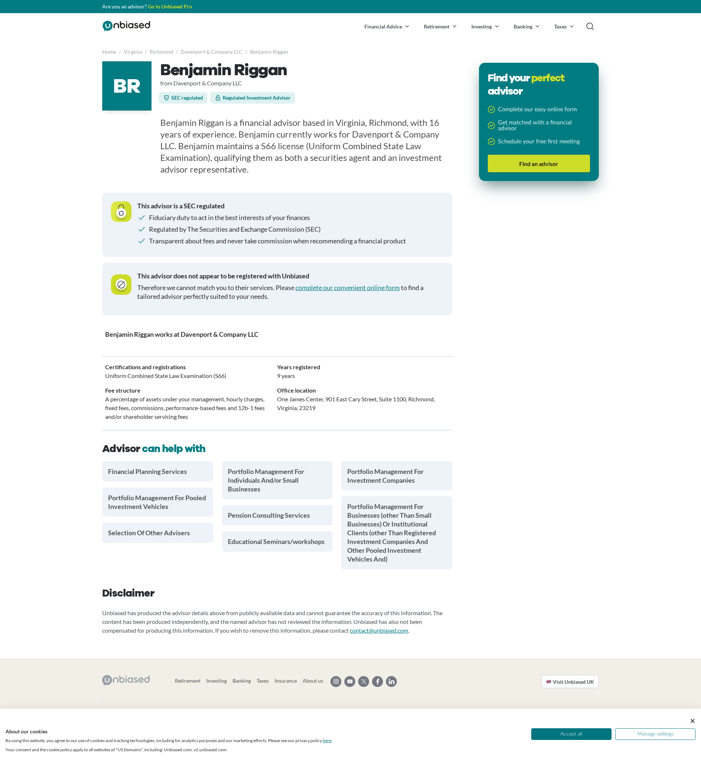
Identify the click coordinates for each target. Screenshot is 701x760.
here (327, 740)
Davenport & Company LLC (211, 52)
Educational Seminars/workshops (276, 541)
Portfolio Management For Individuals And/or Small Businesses (266, 480)
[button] (387, 26)
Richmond (161, 52)
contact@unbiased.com (379, 630)
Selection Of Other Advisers (149, 533)
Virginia (133, 52)
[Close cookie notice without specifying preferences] (693, 721)
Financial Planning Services (147, 471)
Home (109, 52)
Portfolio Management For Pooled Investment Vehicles (157, 502)
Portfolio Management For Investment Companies (385, 475)
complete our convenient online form (347, 287)
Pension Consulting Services (269, 515)
